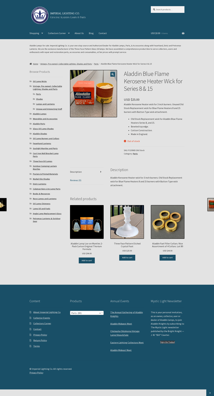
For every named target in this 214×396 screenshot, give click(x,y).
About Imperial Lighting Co (47, 312)
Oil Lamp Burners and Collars (46, 138)
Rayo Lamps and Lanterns (44, 198)
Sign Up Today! (167, 342)
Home (35, 64)
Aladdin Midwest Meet (121, 323)
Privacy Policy (40, 334)
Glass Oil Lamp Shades (43, 128)
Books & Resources (41, 193)
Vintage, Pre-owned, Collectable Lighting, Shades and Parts (66, 64)
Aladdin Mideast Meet (121, 350)
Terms (36, 346)
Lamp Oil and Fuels (41, 208)
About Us (79, 33)
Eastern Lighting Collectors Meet (127, 342)
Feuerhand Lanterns (42, 143)
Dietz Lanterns (39, 184)
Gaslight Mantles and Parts (45, 148)
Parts (96, 64)
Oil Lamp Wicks (40, 81)
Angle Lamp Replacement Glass (47, 213)
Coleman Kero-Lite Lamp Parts (46, 189)
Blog (91, 33)
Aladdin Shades (40, 133)
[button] (112, 74)
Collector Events (41, 317)
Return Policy (40, 340)
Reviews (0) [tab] (75, 180)
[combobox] (87, 313)
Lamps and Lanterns (45, 104)
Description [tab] (76, 171)
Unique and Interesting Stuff (49, 109)
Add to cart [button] (87, 260)
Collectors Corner (57, 33)
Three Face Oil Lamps (42, 161)
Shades (39, 99)
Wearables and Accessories (45, 118)
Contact (103, 33)
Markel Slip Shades (41, 179)
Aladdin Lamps (39, 113)
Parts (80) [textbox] (86, 313)
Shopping (34, 33)
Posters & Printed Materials (45, 174)
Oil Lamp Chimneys (41, 203)
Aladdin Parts (39, 123)
